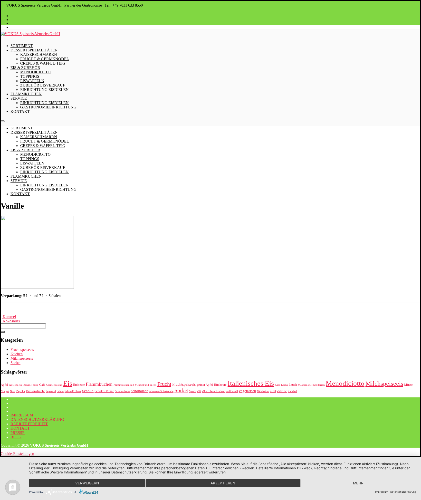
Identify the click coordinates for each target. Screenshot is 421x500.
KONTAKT (20, 111)
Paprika (20, 391)
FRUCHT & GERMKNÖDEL (44, 59)
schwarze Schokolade (161, 391)
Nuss (12, 391)
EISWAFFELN (32, 81)
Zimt (273, 391)
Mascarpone (305, 385)
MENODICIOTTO (35, 72)
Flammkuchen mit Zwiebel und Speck (135, 385)
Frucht (164, 384)
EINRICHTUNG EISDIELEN (44, 89)
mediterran (319, 385)
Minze (408, 384)
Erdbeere (79, 384)
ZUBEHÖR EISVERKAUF (42, 85)
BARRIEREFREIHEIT (29, 424)
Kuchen (16, 354)
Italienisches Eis (251, 383)
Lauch (293, 384)
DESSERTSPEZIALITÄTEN (34, 50)
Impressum (381, 491)
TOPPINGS (29, 76)
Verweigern (87, 483)
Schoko (88, 391)
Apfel (4, 384)
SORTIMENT (21, 46)
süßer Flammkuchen (213, 391)
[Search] (3, 332)
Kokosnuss (11, 321)
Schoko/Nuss (122, 391)
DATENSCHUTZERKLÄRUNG (37, 419)
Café (42, 384)
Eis (67, 383)
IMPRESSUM (21, 415)
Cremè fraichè (54, 385)
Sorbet (15, 363)
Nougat (5, 391)
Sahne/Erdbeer (73, 391)
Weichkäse (263, 391)
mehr (358, 483)
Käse (277, 385)
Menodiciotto (345, 383)
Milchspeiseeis (21, 358)
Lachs (284, 385)
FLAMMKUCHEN (26, 94)
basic (35, 385)
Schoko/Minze (104, 391)
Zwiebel (292, 391)
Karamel (9, 317)
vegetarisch (247, 391)
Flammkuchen (99, 384)
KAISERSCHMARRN (38, 54)
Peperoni (51, 391)
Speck (192, 391)
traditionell (232, 391)
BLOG (15, 437)
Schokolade (139, 391)
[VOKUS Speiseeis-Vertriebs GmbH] (30, 34)
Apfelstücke (15, 385)
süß (199, 391)
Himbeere (220, 384)
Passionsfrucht (35, 391)
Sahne (60, 391)
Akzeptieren (222, 483)
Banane (27, 385)
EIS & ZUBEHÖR (25, 68)
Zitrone (282, 391)
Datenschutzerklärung (403, 491)
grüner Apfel (205, 384)
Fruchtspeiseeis (22, 349)
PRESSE (17, 433)
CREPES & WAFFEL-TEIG (42, 63)
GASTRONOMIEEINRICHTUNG (48, 107)
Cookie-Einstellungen (17, 454)
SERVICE (18, 98)
